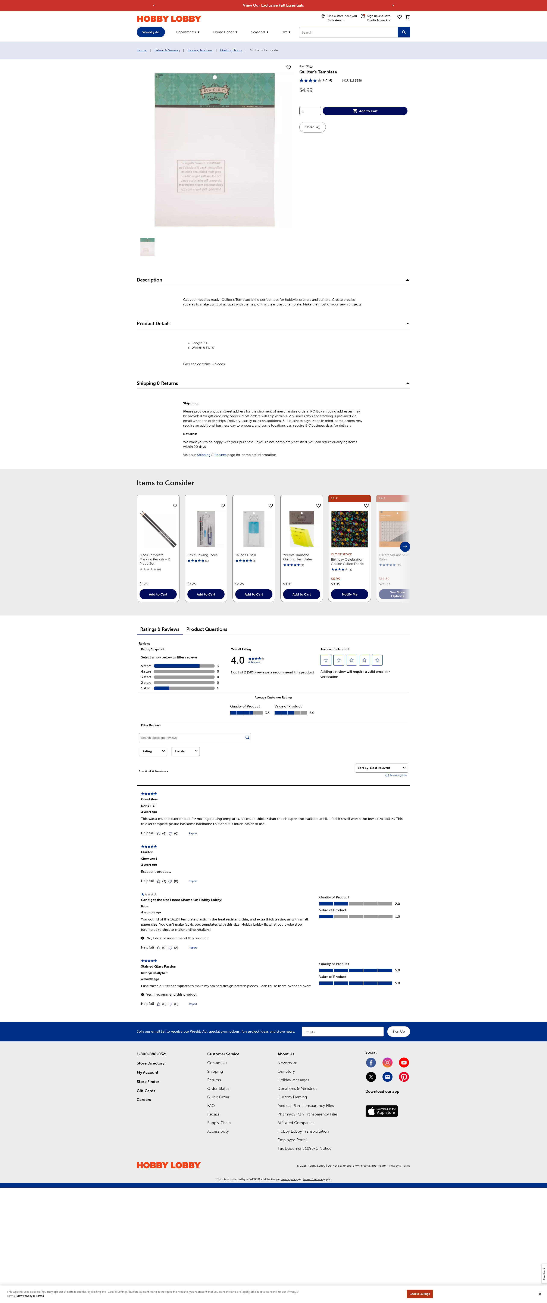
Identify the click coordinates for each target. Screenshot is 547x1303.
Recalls (213, 1114)
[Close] (540, 1294)
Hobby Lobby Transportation (303, 1131)
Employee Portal (292, 1140)
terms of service (313, 1179)
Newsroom (287, 1062)
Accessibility (218, 1131)
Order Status (218, 1088)
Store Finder (148, 1081)
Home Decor (223, 32)
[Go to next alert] (393, 5)
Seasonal (258, 32)
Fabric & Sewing (167, 50)
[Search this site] (404, 32)
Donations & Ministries (297, 1088)
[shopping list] (399, 17)
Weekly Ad (150, 32)
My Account (148, 1072)
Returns (220, 455)
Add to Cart (368, 111)
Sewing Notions (200, 50)
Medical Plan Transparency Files (306, 1105)
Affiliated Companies (296, 1122)
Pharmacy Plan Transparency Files (308, 1114)
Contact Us (217, 1062)
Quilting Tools (231, 50)
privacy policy (289, 1179)
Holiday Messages (293, 1080)
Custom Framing (292, 1097)
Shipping (203, 455)
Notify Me (349, 594)
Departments (186, 32)
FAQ (211, 1105)
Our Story (286, 1071)
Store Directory (151, 1063)
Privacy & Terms (399, 1165)
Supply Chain (219, 1122)
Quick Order (218, 1097)
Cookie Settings (420, 1294)
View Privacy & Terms (30, 1295)
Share (309, 127)
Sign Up (399, 1031)
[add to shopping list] (288, 67)
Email (308, 1032)
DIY (284, 32)
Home (142, 50)
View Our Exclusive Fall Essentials (273, 5)
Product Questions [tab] (206, 629)
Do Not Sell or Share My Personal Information (357, 1165)
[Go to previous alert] (154, 5)
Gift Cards (146, 1091)
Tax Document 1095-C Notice (304, 1148)
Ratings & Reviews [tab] (159, 629)
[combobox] (348, 32)
